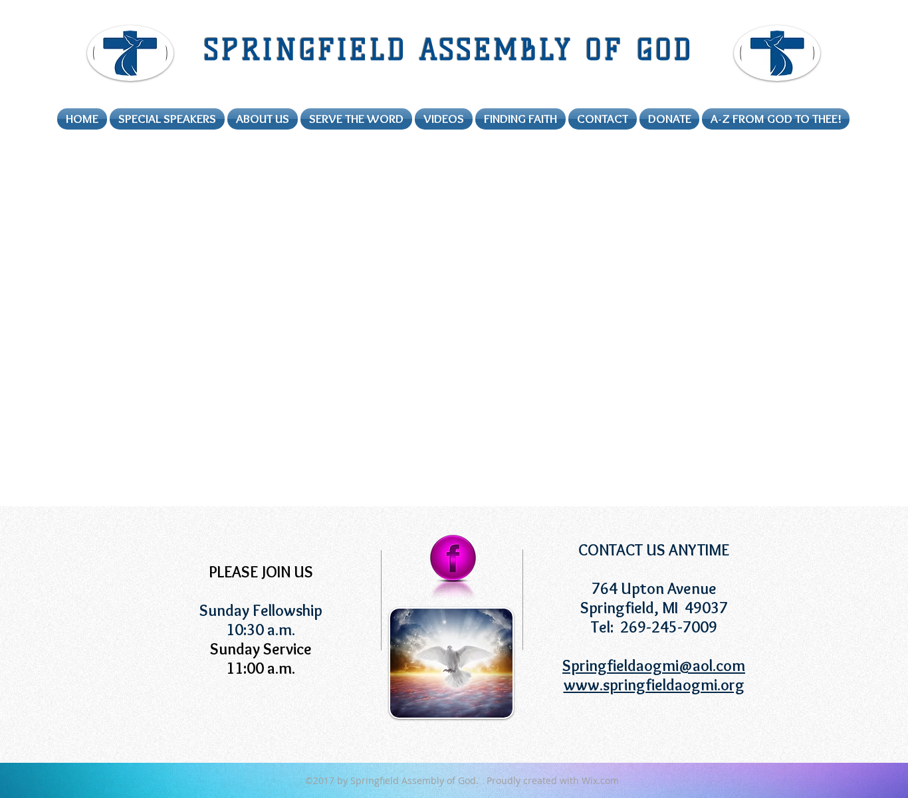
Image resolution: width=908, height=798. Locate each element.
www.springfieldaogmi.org (654, 684)
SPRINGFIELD (311, 50)
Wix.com (600, 780)
